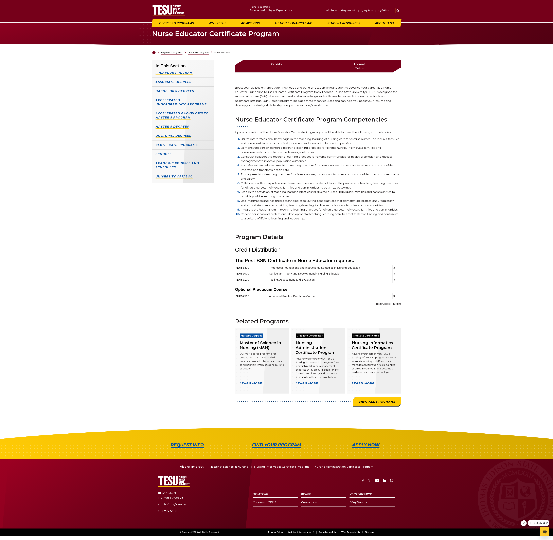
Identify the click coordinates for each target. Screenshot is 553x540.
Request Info (348, 10)
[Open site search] (397, 10)
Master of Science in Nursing (228, 466)
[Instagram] (391, 481)
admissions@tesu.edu (174, 504)
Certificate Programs (198, 52)
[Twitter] (369, 481)
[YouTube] (377, 481)
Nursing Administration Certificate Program (344, 466)
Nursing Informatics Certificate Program (281, 466)
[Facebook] (363, 481)
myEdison (384, 10)
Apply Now (367, 10)
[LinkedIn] (384, 481)
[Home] (154, 52)
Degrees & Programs (171, 52)
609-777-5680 (167, 511)
